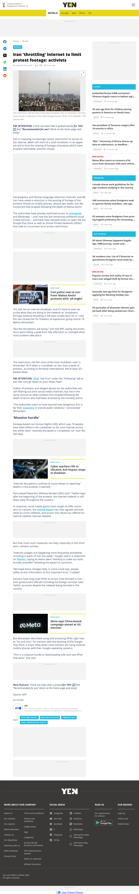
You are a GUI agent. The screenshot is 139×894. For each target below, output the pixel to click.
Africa (82, 13)
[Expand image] (82, 73)
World (53, 13)
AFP (40, 65)
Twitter (21, 559)
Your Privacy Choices (72, 892)
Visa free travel (29, 717)
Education (97, 149)
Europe (65, 13)
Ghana (96, 133)
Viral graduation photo (34, 722)
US (89, 13)
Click (36, 378)
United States (45, 509)
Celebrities (98, 101)
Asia (74, 13)
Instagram (75, 213)
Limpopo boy (68, 717)
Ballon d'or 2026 (50, 717)
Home (16, 41)
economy (28, 407)
